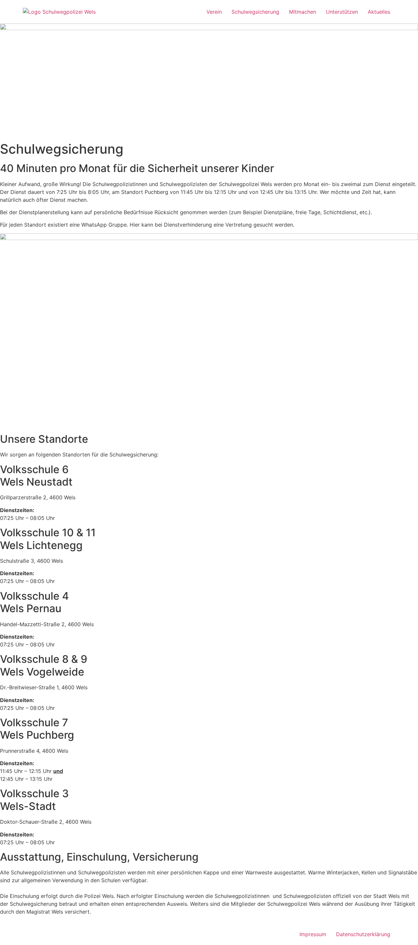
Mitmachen (302, 12)
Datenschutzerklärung (363, 934)
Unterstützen (342, 12)
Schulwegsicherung (255, 12)
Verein (214, 12)
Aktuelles (379, 12)
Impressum (312, 934)
